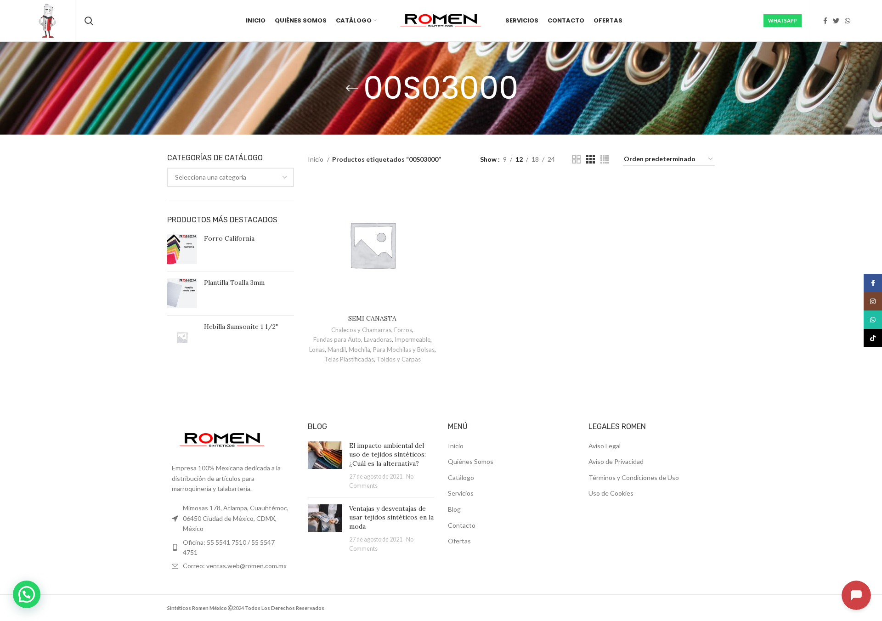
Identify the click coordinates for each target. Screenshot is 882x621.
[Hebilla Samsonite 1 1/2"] (182, 337)
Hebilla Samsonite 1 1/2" (241, 326)
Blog (454, 509)
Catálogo (461, 477)
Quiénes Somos (470, 461)
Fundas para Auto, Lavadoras (352, 339)
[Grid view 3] (590, 159)
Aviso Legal (604, 446)
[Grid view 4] (604, 159)
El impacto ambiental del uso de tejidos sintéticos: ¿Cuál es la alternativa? (387, 454)
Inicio (316, 159)
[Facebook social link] (825, 21)
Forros (403, 329)
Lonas (317, 349)
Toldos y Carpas (399, 359)
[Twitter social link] (836, 21)
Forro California (229, 238)
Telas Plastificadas (349, 359)
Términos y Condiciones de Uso (633, 477)
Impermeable (412, 339)
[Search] (89, 20)
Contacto (461, 525)
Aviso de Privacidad (616, 461)
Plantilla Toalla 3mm (234, 282)
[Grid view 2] (576, 159)
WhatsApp (782, 20)
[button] (26, 594)
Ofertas (459, 541)
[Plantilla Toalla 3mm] (182, 293)
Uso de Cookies (610, 493)
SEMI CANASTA (372, 318)
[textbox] (210, 177)
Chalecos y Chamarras (361, 329)
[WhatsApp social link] (847, 21)
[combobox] (230, 177)
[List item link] (230, 547)
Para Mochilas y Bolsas (404, 349)
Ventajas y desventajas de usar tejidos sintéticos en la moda (391, 517)
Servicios (461, 493)
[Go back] (351, 88)
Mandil (337, 349)
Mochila (359, 349)
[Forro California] (182, 249)
